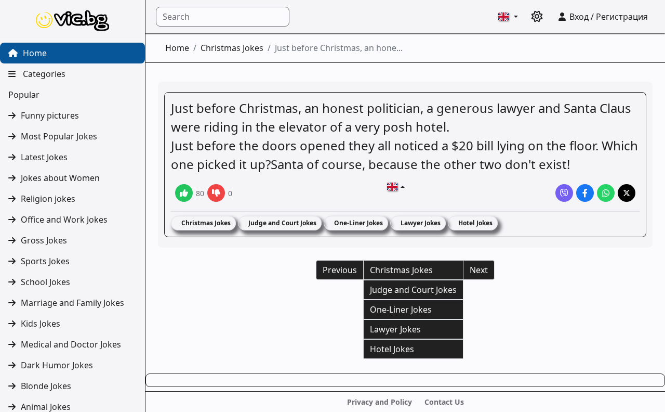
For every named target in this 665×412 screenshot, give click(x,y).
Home (34, 53)
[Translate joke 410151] (395, 187)
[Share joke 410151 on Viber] (564, 193)
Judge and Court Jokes (281, 222)
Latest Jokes (44, 157)
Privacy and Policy (379, 402)
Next (479, 270)
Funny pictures (50, 115)
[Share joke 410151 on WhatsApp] (606, 193)
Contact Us (444, 402)
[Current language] (508, 17)
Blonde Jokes (46, 386)
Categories (43, 74)
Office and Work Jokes (64, 219)
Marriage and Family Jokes (72, 302)
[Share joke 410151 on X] (626, 193)
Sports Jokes (45, 261)
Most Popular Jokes (59, 136)
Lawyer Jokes (420, 222)
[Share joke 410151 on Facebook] (585, 193)
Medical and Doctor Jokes (71, 344)
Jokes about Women (60, 178)
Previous (340, 270)
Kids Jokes (40, 323)
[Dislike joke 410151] (216, 193)
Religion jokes (48, 198)
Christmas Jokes (232, 48)
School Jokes (45, 282)
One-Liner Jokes (357, 222)
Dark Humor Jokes (57, 365)
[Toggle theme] (537, 17)
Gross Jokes (44, 240)
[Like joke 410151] (184, 193)
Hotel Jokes (475, 222)
